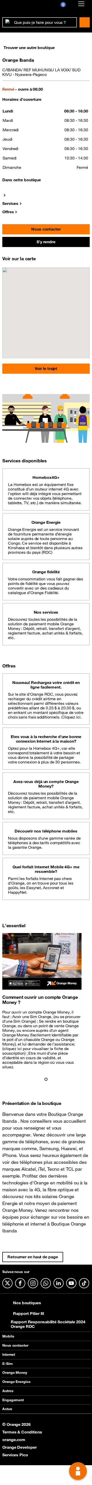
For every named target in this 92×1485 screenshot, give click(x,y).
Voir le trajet (46, 368)
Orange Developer (19, 1447)
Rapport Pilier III (28, 1313)
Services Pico (15, 1455)
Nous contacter (46, 229)
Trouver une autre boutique (29, 47)
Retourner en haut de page (32, 1256)
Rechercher (84, 22)
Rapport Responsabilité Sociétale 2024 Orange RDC (48, 1324)
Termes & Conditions (22, 1432)
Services (10, 203)
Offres (8, 211)
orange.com (13, 1439)
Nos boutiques (27, 1302)
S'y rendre (46, 241)
